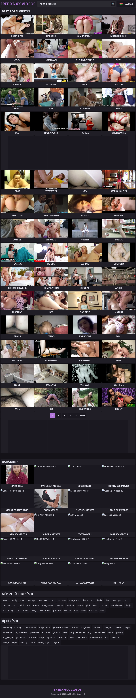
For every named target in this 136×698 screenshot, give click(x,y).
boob (127, 600)
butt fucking (8, 610)
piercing (57, 610)
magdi (127, 627)
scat (65, 632)
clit (18, 610)
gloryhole (20, 637)
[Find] (113, 4)
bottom (59, 605)
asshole (67, 610)
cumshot (6, 605)
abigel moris (44, 627)
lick (106, 637)
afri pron (46, 632)
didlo (102, 610)
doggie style (47, 605)
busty (33, 610)
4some (36, 605)
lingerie (55, 642)
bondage (31, 600)
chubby (14, 600)
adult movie (25, 605)
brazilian (115, 637)
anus (76, 610)
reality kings (43, 642)
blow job (107, 627)
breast (25, 610)
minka (71, 637)
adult (83, 610)
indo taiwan (8, 632)
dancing (23, 642)
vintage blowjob (10, 642)
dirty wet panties (77, 632)
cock (53, 600)
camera (118, 627)
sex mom (62, 637)
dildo (107, 600)
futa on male (96, 637)
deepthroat (88, 600)
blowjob (128, 605)
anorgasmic (74, 600)
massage (62, 600)
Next (82, 415)
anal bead (43, 600)
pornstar (97, 627)
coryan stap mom (47, 637)
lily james (85, 627)
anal (22, 600)
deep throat (45, 610)
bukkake (93, 610)
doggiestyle (8, 637)
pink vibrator (92, 605)
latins (110, 632)
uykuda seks (21, 632)
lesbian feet (99, 632)
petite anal (82, 637)
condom (104, 605)
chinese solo (30, 627)
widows (75, 627)
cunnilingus (116, 605)
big (89, 632)
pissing (119, 632)
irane (33, 642)
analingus (117, 600)
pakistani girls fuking (12, 627)
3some (80, 605)
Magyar (128, 4)
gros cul (56, 632)
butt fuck (70, 605)
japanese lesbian (60, 627)
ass (15, 605)
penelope (34, 632)
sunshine (32, 637)
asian (5, 600)
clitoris (99, 600)
